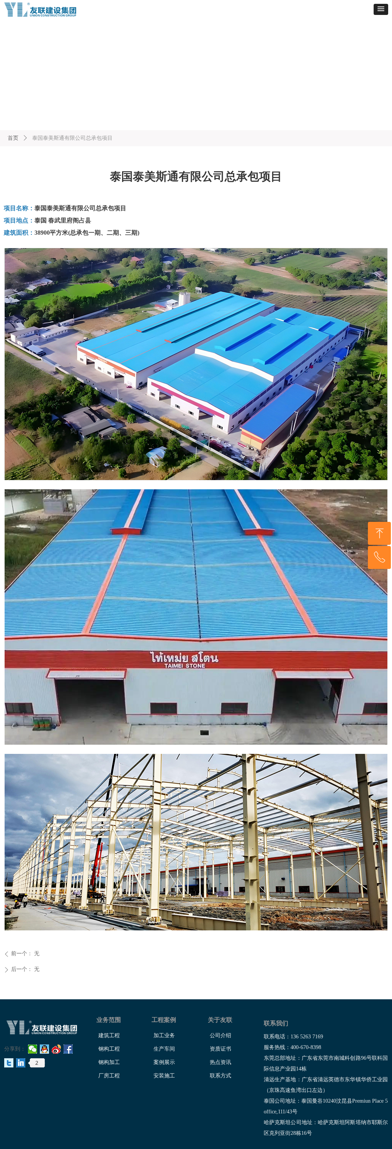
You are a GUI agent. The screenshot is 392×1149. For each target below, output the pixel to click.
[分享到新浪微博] (56, 1049)
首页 (13, 138)
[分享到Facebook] (68, 1049)
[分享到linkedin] (21, 1062)
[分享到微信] (33, 1049)
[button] (381, 9)
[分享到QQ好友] (44, 1049)
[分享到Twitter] (9, 1062)
